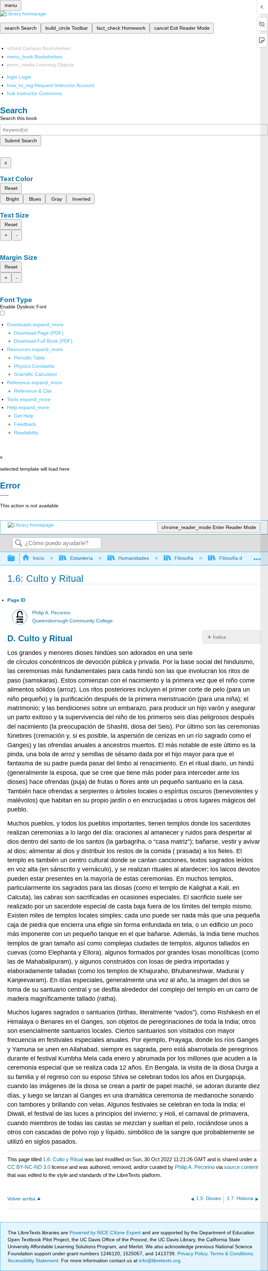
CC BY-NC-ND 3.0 (28, 1167)
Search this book (18, 118)
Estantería (81, 558)
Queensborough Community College (72, 620)
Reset (11, 188)
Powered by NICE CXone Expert (105, 1232)
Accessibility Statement (33, 1260)
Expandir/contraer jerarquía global (15, 558)
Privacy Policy (192, 1253)
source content (241, 1167)
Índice (219, 637)
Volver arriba (21, 1198)
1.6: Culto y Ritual (63, 1159)
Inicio (38, 558)
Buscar (18, 543)
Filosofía (184, 558)
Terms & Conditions (231, 1253)
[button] (25, 424)
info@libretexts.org (158, 1260)
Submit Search (21, 140)
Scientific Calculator (35, 374)
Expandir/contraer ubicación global (257, 556)
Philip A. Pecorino (51, 612)
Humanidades (133, 558)
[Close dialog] (4, 495)
